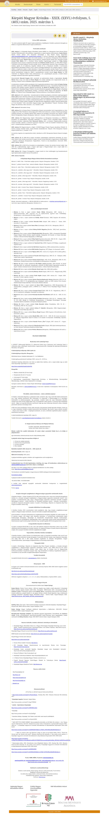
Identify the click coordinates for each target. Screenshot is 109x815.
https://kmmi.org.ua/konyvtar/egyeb (20, 639)
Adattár (46, 4)
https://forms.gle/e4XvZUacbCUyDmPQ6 (21, 366)
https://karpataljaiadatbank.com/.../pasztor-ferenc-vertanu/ (26, 56)
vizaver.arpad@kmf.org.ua (48, 383)
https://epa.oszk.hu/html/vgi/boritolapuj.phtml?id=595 (24, 574)
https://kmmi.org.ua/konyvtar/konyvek (47, 631)
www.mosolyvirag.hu (16, 485)
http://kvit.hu (34, 642)
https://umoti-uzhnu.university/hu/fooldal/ (38, 762)
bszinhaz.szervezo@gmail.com (58, 201)
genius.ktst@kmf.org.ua (30, 386)
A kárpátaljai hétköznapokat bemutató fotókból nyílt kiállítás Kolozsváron (84, 133)
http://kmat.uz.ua (37, 664)
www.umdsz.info (60, 760)
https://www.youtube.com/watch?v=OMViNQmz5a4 (24, 707)
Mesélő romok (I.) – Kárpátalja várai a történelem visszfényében (83, 39)
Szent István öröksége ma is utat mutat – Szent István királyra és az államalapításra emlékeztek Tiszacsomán (84, 60)
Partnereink (57, 4)
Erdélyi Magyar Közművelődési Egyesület (35, 788)
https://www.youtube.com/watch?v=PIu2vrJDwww (24, 694)
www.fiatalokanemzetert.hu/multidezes (32, 418)
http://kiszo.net (16, 674)
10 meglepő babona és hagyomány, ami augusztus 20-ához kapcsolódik (84, 113)
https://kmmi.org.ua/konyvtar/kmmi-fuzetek (41, 633)
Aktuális (17, 4)
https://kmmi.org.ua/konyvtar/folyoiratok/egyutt (25, 629)
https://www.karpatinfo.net (19, 677)
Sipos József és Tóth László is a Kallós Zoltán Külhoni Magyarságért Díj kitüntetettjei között (84, 96)
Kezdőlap (13, 9)
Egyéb (35, 9)
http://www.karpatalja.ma (19, 680)
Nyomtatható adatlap (16, 475)
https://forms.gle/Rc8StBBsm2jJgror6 (24, 469)
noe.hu (17, 488)
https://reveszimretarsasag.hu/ (21, 646)
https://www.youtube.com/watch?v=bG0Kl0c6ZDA (23, 749)
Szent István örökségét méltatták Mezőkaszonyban (84, 81)
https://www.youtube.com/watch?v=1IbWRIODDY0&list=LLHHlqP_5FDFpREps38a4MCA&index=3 (36, 729)
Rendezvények (28, 4)
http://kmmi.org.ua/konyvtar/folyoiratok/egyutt (22, 571)
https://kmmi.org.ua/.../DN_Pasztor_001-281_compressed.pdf (27, 596)
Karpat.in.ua (15, 683)
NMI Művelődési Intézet (59, 786)
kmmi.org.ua (42, 777)
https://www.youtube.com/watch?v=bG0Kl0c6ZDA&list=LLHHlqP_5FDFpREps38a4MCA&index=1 (35, 752)
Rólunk (38, 4)
